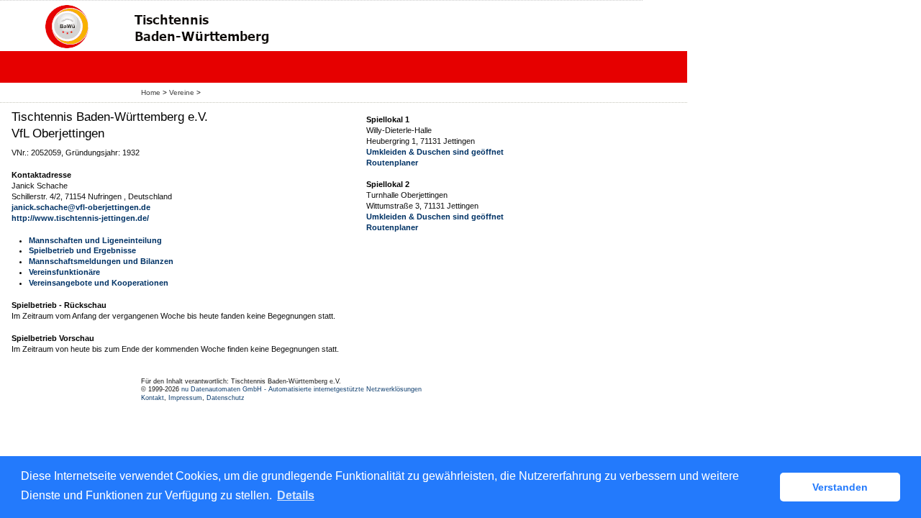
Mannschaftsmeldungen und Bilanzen (101, 261)
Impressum (185, 397)
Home (150, 92)
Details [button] (295, 495)
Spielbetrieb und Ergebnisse (82, 250)
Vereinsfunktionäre (64, 272)
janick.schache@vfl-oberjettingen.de (81, 207)
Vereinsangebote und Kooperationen (98, 282)
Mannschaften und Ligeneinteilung (95, 240)
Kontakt (152, 397)
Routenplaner (392, 162)
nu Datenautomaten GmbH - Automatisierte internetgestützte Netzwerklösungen (301, 389)
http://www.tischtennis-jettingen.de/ (80, 218)
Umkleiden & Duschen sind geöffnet (435, 151)
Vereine (181, 92)
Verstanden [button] (840, 487)
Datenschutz (226, 397)
